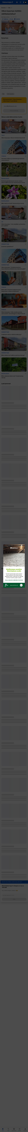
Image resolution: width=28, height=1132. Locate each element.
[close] (25, 2)
